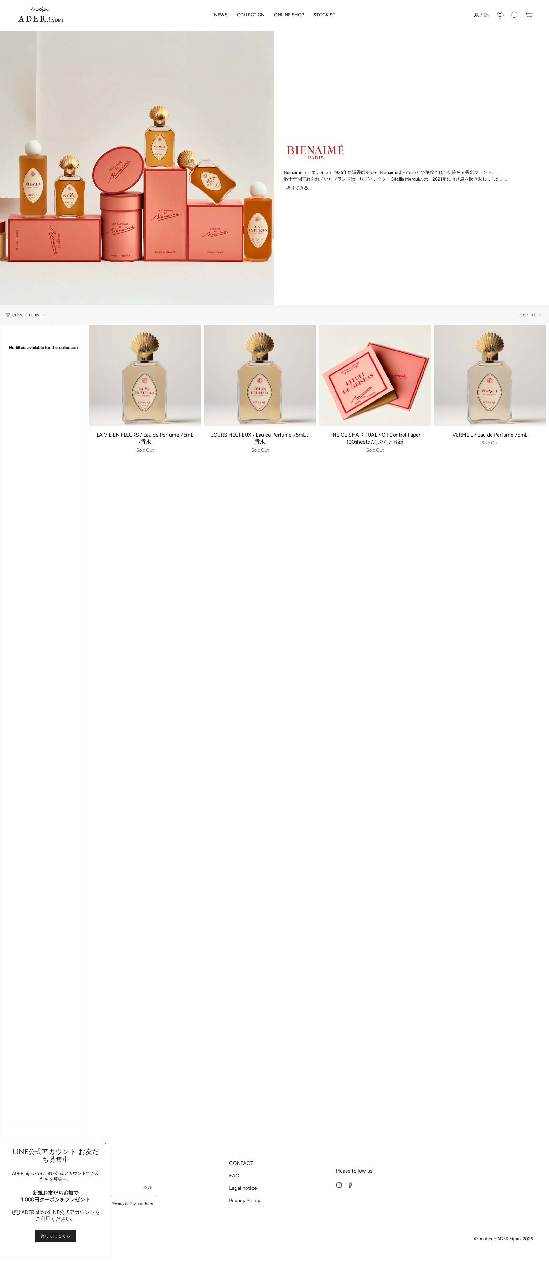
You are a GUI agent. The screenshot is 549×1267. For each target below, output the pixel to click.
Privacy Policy (124, 1204)
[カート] (529, 15)
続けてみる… (298, 188)
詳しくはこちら (56, 1236)
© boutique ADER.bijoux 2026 (503, 1239)
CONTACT (241, 1163)
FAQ (234, 1176)
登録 (148, 1188)
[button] (250, 15)
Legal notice (243, 1188)
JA (476, 15)
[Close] (105, 1144)
